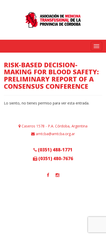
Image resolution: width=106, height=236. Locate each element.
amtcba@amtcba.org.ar (55, 133)
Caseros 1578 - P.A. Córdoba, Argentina (54, 126)
